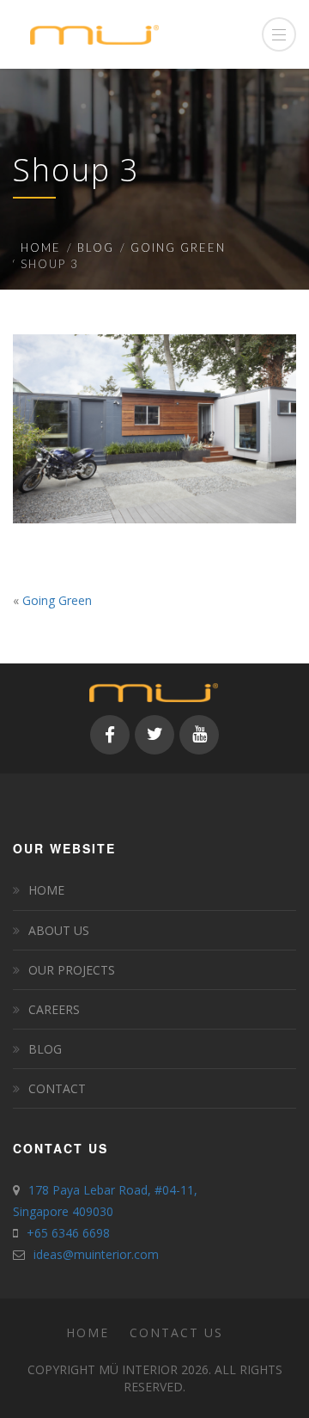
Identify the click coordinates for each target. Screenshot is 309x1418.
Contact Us (176, 1332)
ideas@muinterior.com (96, 1254)
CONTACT (57, 1088)
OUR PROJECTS (71, 970)
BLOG (45, 1049)
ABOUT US (58, 930)
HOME (46, 890)
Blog (95, 247)
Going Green (178, 247)
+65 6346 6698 (68, 1233)
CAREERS (54, 1009)
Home (41, 247)
